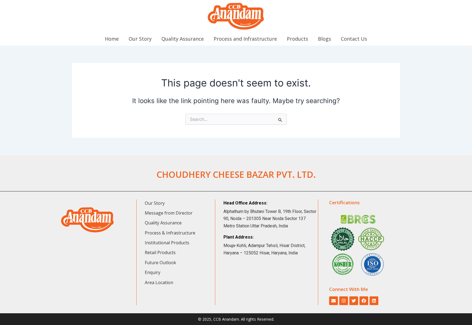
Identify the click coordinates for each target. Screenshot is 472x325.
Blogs (324, 38)
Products (297, 38)
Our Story (140, 38)
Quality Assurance (182, 38)
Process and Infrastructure (245, 38)
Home (112, 38)
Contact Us (354, 38)
